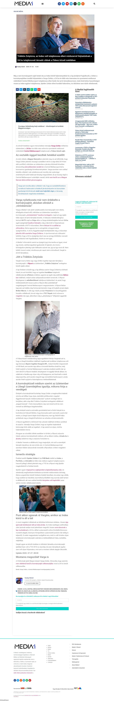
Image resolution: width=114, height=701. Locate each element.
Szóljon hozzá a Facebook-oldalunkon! (30, 613)
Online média (18, 11)
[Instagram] (75, 3)
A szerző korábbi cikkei (32, 583)
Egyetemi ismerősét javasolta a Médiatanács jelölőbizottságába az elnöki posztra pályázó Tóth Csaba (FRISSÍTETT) (86, 114)
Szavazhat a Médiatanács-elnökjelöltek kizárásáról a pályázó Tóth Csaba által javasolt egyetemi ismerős (86, 105)
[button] (42, 3)
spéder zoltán (55, 591)
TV (48, 651)
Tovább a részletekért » (24, 140)
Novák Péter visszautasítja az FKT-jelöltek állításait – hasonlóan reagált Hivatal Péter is (86, 141)
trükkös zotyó (23, 593)
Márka (49, 647)
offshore (41, 591)
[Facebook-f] (59, 3)
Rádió (49, 649)
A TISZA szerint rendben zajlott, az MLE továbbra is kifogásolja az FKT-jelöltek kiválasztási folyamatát (86, 96)
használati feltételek (35, 695)
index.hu (20, 591)
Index (65, 589)
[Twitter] (63, 3)
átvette (18, 439)
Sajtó (49, 645)
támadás (64, 591)
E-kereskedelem (52, 660)
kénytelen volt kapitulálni (51, 480)
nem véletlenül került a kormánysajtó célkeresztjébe (34, 564)
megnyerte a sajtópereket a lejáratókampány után (44, 470)
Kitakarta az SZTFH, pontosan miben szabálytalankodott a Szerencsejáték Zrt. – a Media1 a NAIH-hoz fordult (85, 157)
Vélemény (50, 658)
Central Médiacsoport (35, 589)
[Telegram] (71, 3)
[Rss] (83, 3)
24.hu (25, 589)
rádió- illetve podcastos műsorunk (23, 673)
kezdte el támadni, (34, 223)
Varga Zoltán (33, 593)
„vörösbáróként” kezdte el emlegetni (39, 215)
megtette (19, 296)
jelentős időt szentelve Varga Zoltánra (29, 233)
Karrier (49, 656)
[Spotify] (79, 3)
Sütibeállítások (16, 696)
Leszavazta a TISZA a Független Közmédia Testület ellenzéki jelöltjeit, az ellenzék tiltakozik (85, 149)
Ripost (47, 591)
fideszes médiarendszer (51, 589)
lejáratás (34, 591)
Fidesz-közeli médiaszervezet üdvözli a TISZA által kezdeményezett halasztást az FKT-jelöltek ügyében (86, 133)
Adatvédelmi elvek (27, 695)
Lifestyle (50, 662)
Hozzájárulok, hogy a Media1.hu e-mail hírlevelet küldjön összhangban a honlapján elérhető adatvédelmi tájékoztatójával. (86, 212)
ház (62, 589)
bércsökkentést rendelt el (34, 167)
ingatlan (27, 591)
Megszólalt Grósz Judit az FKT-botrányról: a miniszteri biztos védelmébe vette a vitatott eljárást (86, 166)
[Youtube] (67, 3)
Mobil (49, 655)
